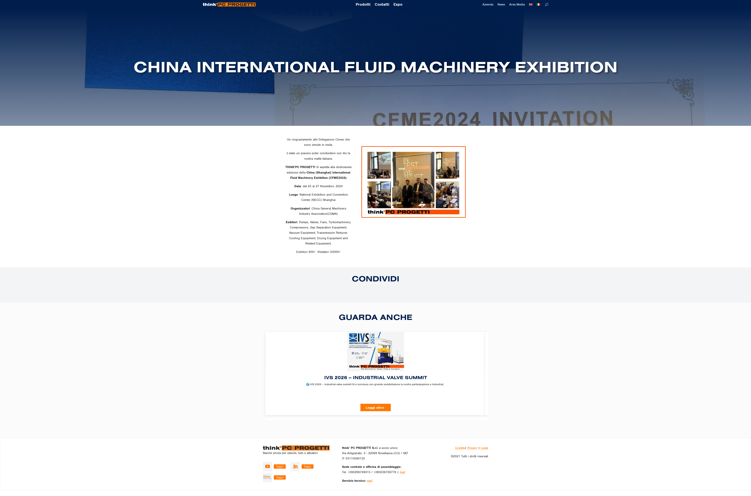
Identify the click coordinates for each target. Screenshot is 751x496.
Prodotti (363, 5)
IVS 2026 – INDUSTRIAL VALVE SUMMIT (375, 377)
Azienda (487, 4)
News (501, 4)
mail (402, 472)
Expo (397, 5)
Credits (460, 448)
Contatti (382, 5)
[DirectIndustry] (267, 477)
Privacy (472, 448)
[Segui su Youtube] (267, 466)
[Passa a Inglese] (531, 5)
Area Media (517, 4)
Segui (279, 466)
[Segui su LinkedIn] (295, 466)
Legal (484, 448)
